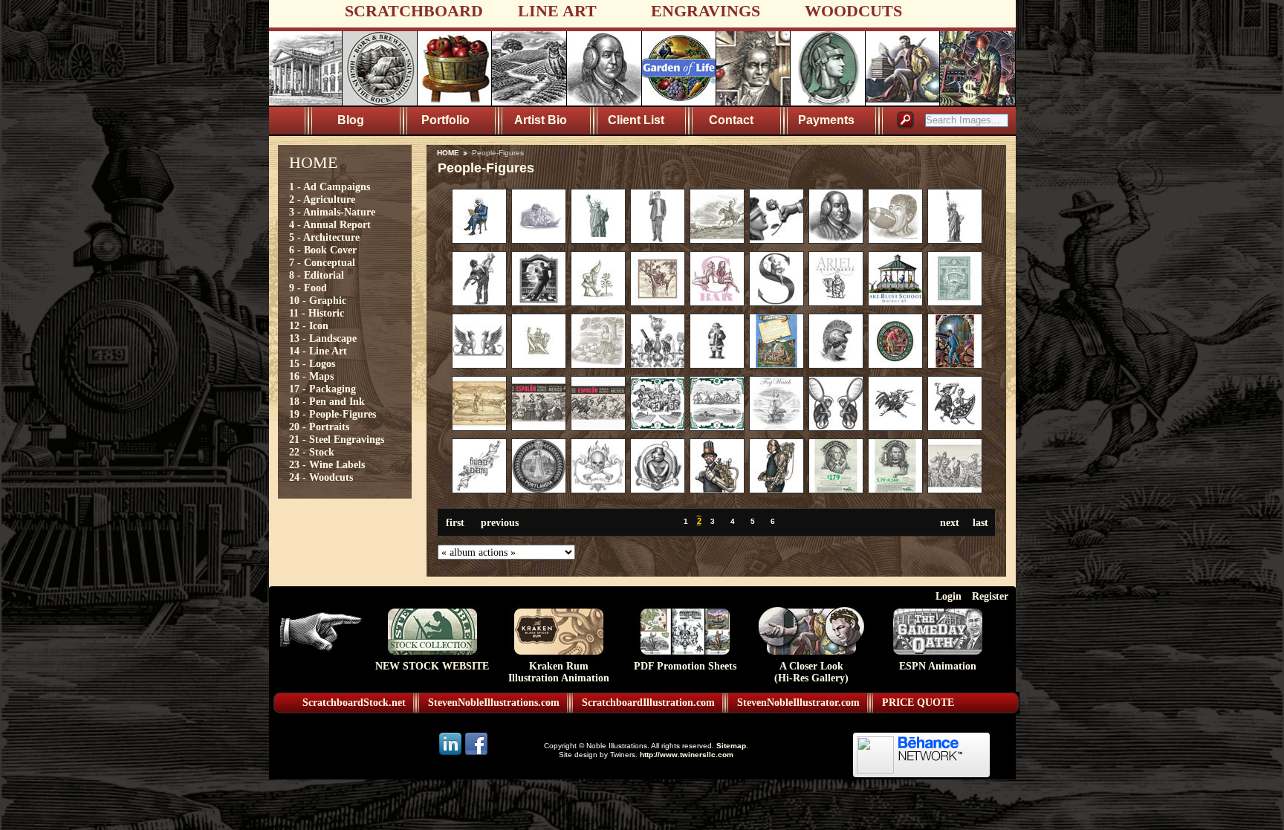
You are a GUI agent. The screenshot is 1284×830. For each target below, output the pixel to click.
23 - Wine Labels (327, 464)
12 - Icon (308, 325)
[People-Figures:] (479, 240)
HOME (448, 153)
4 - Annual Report (330, 224)
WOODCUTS (853, 10)
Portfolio (445, 120)
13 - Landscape (323, 338)
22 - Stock (311, 452)
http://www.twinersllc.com (686, 754)
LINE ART (557, 10)
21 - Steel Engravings (336, 439)
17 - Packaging (322, 389)
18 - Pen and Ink (327, 401)
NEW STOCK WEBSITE (432, 666)
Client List (636, 120)
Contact (731, 120)
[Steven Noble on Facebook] (476, 754)
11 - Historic (316, 313)
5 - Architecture (324, 237)
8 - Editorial (316, 275)
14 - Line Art (318, 351)
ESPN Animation (937, 666)
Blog (350, 120)
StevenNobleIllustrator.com (798, 702)
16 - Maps (311, 376)
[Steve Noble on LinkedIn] (451, 754)
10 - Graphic (317, 300)
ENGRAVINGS (705, 10)
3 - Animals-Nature (332, 212)
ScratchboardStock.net (354, 702)
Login (949, 596)
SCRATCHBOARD (414, 10)
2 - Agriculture (322, 199)
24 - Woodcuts (321, 477)
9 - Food (308, 288)
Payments (826, 120)
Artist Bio (540, 120)
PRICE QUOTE (918, 702)
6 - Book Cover (323, 250)
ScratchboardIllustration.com (648, 702)
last (980, 522)
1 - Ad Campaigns (329, 186)
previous (500, 522)
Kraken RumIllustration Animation (558, 672)
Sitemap (731, 746)
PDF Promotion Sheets (685, 666)
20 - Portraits (319, 426)
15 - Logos (312, 363)
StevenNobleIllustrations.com (494, 702)
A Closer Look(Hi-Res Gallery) (811, 672)
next (949, 522)
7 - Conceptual (322, 262)
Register (990, 596)
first (455, 522)
